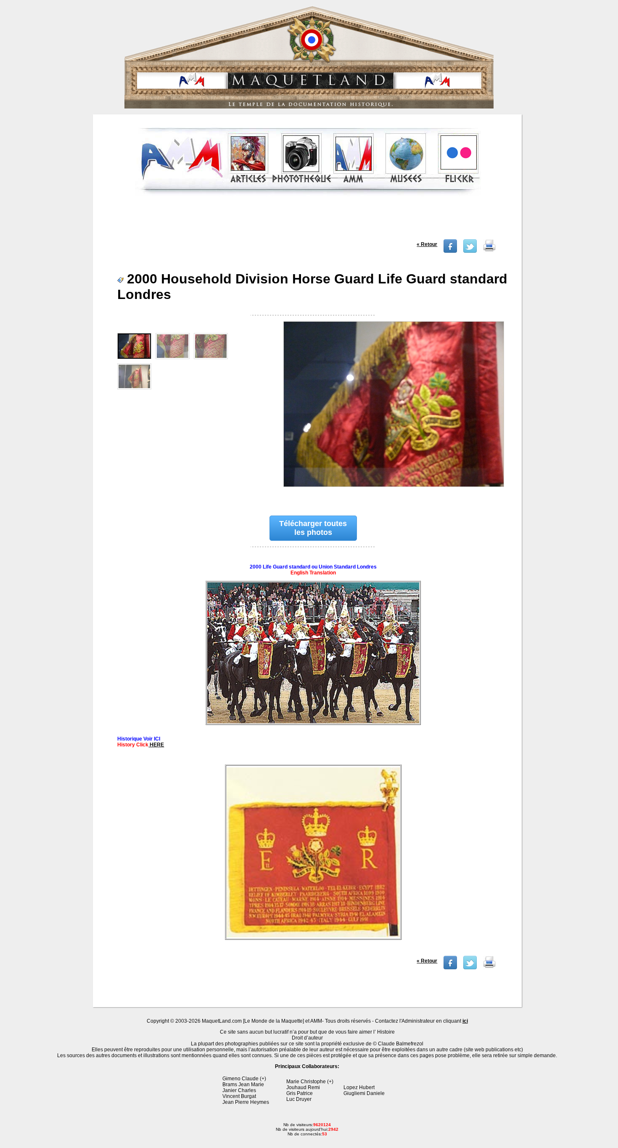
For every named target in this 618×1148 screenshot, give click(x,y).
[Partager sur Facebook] (450, 251)
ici (465, 1021)
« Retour (427, 244)
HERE (156, 745)
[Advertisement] (308, 220)
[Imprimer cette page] (489, 251)
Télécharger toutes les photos (313, 528)
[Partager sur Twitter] (470, 251)
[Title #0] (393, 409)
